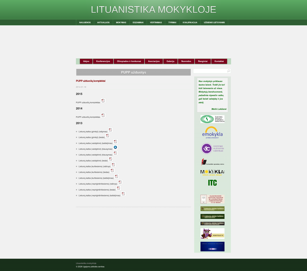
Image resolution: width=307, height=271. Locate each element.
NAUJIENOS (85, 22)
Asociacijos (154, 61)
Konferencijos (103, 61)
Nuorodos (186, 61)
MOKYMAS (121, 22)
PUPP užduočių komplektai (90, 81)
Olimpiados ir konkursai (129, 61)
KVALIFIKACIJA (190, 22)
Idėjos (86, 61)
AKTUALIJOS (103, 22)
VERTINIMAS (156, 22)
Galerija (170, 61)
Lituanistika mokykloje (153, 9)
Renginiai (203, 61)
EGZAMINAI (138, 22)
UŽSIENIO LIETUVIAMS (214, 22)
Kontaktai (219, 61)
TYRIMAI (172, 22)
